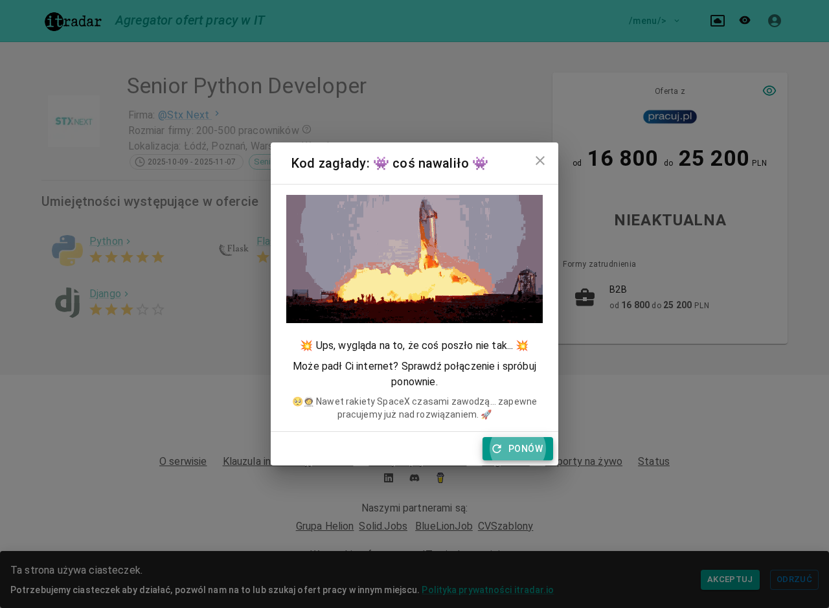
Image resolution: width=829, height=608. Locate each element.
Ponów (525, 449)
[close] (540, 161)
